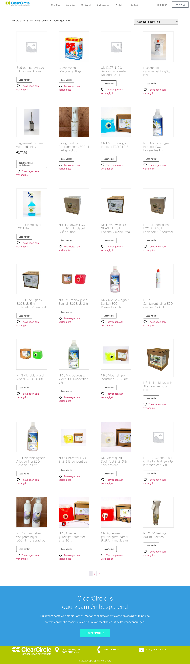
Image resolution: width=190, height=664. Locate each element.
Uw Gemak (86, 5)
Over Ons (55, 5)
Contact (134, 5)
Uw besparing (103, 5)
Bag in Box (70, 5)
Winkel (118, 5)
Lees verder (24, 79)
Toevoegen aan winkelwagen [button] (26, 164)
